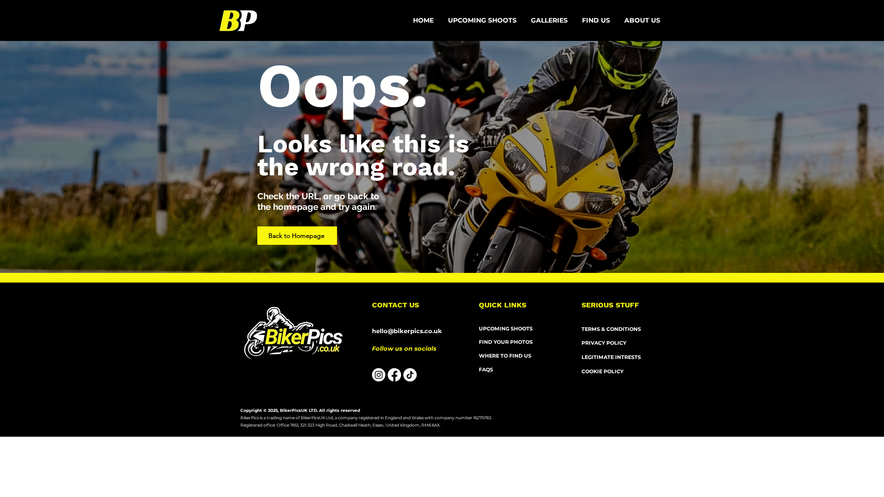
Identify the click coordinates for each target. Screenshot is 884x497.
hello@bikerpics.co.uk (407, 331)
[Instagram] (378, 374)
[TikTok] (410, 374)
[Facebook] (394, 374)
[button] (642, 20)
